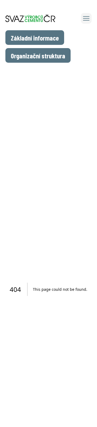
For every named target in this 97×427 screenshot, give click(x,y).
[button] (86, 18)
